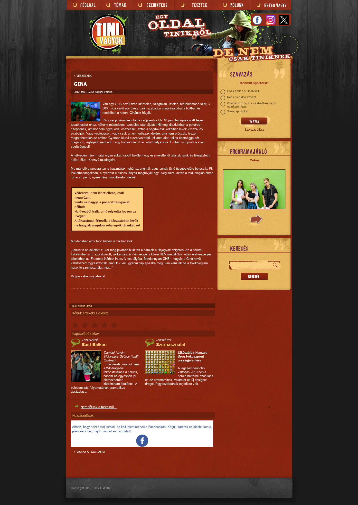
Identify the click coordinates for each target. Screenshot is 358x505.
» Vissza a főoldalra (89, 452)
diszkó (81, 305)
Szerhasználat (170, 344)
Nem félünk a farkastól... (99, 407)
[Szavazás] (254, 121)
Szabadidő (91, 340)
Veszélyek (84, 76)
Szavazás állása (254, 129)
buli (74, 305)
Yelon (254, 160)
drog (89, 305)
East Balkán (94, 344)
